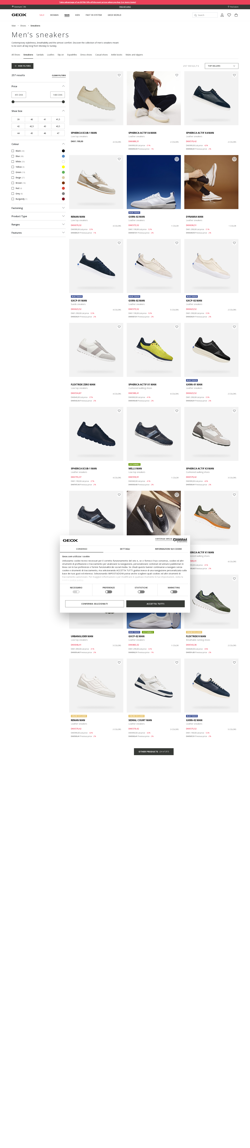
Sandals (40, 54)
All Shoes (16, 54)
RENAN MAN (78, 216)
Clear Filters (59, 75)
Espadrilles (72, 54)
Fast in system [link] (94, 15)
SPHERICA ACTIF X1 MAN (142, 384)
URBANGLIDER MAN (82, 636)
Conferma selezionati (94, 603)
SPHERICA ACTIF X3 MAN (200, 468)
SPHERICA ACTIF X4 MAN (142, 132)
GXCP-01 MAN (79, 300)
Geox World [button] (114, 15)
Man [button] (67, 15)
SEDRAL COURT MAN (140, 720)
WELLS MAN (135, 468)
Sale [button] (41, 15)
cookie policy (76, 580)
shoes (23, 25)
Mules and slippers (134, 54)
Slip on (61, 54)
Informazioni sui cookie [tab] (168, 549)
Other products (154, 751)
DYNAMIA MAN (194, 216)
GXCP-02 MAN (194, 300)
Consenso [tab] (81, 549)
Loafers (50, 54)
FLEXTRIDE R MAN (196, 636)
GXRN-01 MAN (194, 384)
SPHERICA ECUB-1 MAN (84, 132)
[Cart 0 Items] (234, 17)
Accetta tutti (155, 603)
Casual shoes (101, 54)
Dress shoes (86, 54)
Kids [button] (77, 15)
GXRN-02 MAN (136, 216)
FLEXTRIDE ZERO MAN (83, 384)
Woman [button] (54, 15)
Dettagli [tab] (125, 549)
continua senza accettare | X (171, 538)
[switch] (108, 591)
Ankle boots (116, 54)
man (14, 25)
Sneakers (28, 54)
